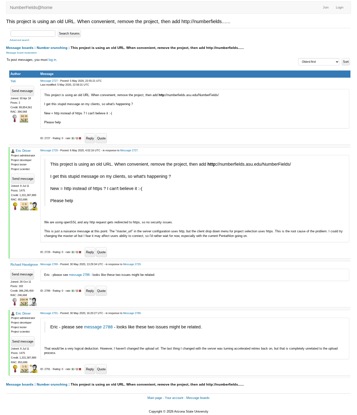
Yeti (13, 81)
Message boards (20, 48)
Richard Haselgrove (24, 264)
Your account (174, 398)
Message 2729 (49, 150)
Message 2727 (49, 80)
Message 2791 (49, 313)
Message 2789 (49, 264)
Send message (22, 91)
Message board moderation (21, 52)
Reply (90, 138)
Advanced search (19, 40)
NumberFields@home (31, 7)
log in (52, 60)
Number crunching (52, 48)
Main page (154, 398)
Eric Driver (23, 151)
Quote (101, 138)
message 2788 (79, 275)
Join (326, 7)
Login (339, 7)
